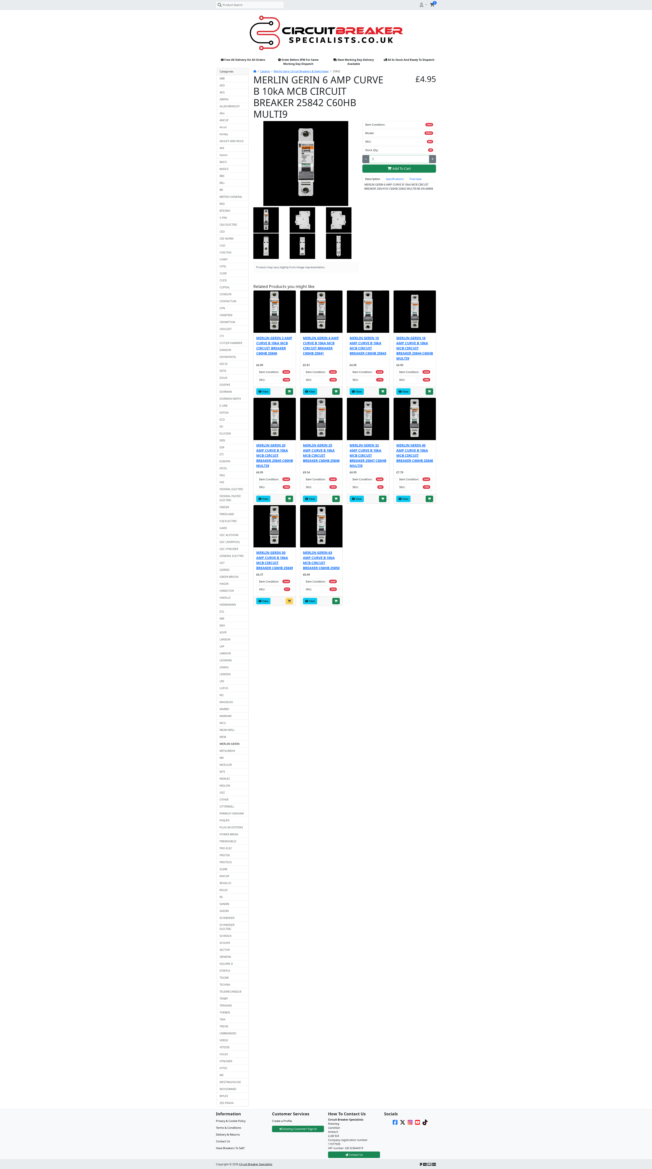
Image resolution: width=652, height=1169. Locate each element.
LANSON (225, 639)
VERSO (224, 1040)
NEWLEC (225, 779)
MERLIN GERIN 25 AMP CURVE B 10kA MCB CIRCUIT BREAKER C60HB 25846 (321, 453)
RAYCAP (224, 876)
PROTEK (225, 855)
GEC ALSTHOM (229, 535)
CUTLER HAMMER (231, 343)
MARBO (224, 709)
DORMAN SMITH (230, 399)
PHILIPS (225, 820)
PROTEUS (226, 862)
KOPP (223, 632)
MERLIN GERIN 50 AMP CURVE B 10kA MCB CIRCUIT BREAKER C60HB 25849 (274, 560)
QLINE (224, 869)
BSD (222, 204)
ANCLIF (224, 120)
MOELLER (226, 765)
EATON (224, 412)
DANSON (225, 350)
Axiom (224, 155)
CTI (222, 336)
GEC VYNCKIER (229, 549)
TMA (222, 1019)
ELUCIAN (225, 433)
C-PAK (223, 218)
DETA (223, 371)
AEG (222, 92)
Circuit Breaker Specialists (255, 1164)
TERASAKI (226, 1005)
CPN (222, 308)
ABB (222, 78)
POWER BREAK (229, 834)
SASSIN (224, 911)
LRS (222, 681)
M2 (222, 695)
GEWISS (225, 570)
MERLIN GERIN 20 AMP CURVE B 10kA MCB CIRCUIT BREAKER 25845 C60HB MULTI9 (274, 455)
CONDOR (225, 294)
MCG (223, 723)
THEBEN (225, 1012)
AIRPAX (224, 99)
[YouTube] (417, 1122)
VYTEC (224, 1068)
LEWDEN (225, 674)
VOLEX (224, 1054)
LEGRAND (226, 660)
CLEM (223, 273)
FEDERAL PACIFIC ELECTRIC (230, 498)
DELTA (224, 364)
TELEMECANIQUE (231, 991)
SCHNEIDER (227, 918)
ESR (222, 447)
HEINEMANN (228, 604)
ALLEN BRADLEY (230, 106)
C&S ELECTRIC (228, 224)
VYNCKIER (226, 1061)
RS (221, 897)
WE (222, 1075)
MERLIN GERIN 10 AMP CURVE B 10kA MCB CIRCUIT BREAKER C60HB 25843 (368, 346)
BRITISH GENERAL (231, 197)
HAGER (224, 584)
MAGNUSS (226, 702)
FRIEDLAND (227, 514)
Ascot (223, 127)
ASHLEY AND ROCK (232, 141)
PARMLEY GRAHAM (232, 813)
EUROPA (225, 461)
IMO (222, 625)
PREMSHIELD (228, 841)
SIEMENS (225, 957)
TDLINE (224, 978)
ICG (222, 611)
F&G (222, 475)
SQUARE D (226, 964)
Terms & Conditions (228, 1128)
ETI (221, 454)
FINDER (224, 507)
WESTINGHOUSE (230, 1082)
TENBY (224, 998)
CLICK (223, 280)
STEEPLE (225, 971)
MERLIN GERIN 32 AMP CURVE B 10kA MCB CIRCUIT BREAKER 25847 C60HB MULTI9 (368, 455)
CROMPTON (227, 322)
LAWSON (225, 653)
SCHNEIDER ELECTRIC (227, 927)
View (264, 391)
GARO (223, 528)
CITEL (223, 266)
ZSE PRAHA (227, 1103)
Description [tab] (372, 179)
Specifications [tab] (395, 179)
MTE (222, 772)
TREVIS (224, 1026)
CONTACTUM (228, 301)
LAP (222, 646)
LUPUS (224, 688)
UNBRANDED (228, 1033)
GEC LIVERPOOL (230, 542)
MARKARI (225, 716)
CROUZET (226, 329)
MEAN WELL (227, 730)
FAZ (222, 482)
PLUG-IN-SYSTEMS (231, 827)
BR (221, 190)
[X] (402, 1122)
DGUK (223, 378)
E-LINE (224, 405)
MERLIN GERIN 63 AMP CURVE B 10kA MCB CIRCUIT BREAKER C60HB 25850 (321, 560)
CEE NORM (226, 238)
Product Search (232, 5)
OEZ (222, 792)
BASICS (224, 169)
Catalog (265, 71)
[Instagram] (410, 1122)
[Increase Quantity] (432, 159)
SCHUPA (225, 943)
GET (222, 563)
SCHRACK (226, 936)
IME (222, 618)
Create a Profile (282, 1121)
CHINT (224, 259)
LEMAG (224, 667)
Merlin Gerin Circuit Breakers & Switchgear (301, 71)
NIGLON (225, 785)
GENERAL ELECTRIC (232, 556)
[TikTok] (425, 1122)
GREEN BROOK (229, 577)
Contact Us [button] (355, 1155)
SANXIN (224, 904)
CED (222, 231)
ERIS (222, 440)
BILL (222, 183)
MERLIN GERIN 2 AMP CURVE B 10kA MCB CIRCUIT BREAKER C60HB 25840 (274, 346)
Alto (222, 113)
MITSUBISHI (227, 751)
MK (222, 758)
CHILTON (225, 252)
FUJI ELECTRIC (228, 521)
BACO (223, 162)
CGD (222, 245)
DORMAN (226, 392)
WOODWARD (228, 1089)
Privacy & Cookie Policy (231, 1121)
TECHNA (225, 984)
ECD (222, 419)
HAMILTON (227, 591)
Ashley (224, 134)
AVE (222, 148)
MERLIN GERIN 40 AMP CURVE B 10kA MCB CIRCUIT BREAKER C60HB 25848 (414, 453)
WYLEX (224, 1096)
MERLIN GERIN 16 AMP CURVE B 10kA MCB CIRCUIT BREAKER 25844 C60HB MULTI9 (414, 348)
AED (222, 85)
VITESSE (225, 1047)
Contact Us (223, 1141)
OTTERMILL (227, 806)
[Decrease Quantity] (365, 159)
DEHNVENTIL (228, 357)
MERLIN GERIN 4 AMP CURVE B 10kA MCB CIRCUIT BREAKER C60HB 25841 (321, 346)
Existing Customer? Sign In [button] (299, 1129)
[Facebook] (395, 1122)
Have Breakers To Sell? (230, 1148)
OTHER (224, 799)
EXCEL (223, 468)
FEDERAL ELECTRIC (231, 489)
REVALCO (225, 883)
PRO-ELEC (226, 848)
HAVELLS (225, 598)
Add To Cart (401, 168)
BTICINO (225, 211)
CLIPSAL (225, 287)
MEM (223, 737)
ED (221, 426)
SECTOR (225, 950)
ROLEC (224, 890)
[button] (423, 4)
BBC (222, 176)
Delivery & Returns (228, 1134)
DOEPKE (225, 385)
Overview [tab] (416, 179)
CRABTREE (226, 315)
